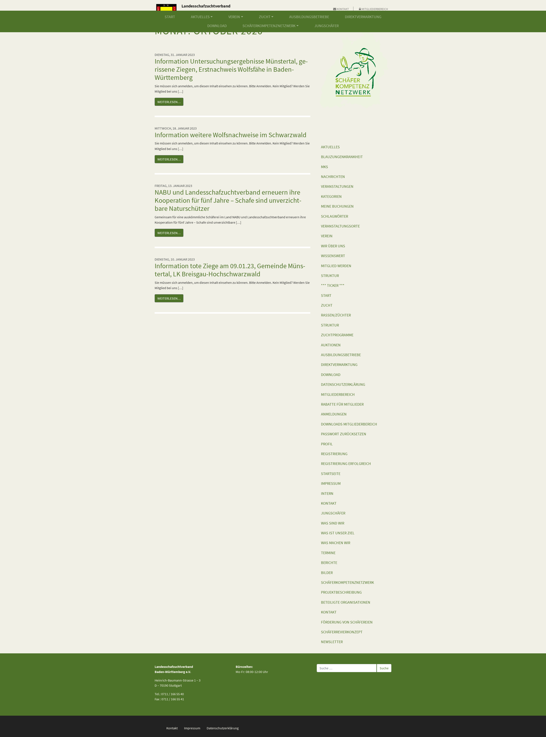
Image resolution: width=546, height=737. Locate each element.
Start (170, 17)
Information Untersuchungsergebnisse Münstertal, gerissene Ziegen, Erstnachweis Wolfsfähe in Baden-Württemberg (231, 69)
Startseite (330, 473)
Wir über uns (333, 246)
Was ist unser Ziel (337, 533)
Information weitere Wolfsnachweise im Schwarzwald (230, 135)
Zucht (264, 17)
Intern (327, 493)
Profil (327, 444)
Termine (328, 553)
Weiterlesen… (169, 102)
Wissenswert (333, 255)
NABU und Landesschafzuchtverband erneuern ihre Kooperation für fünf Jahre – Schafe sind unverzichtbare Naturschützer (228, 200)
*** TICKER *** (332, 285)
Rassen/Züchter (336, 315)
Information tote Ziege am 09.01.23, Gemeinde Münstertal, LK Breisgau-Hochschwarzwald (230, 270)
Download (217, 25)
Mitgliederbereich (374, 9)
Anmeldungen (334, 414)
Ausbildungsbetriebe (309, 17)
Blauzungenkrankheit (342, 156)
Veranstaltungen (337, 186)
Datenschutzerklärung (343, 384)
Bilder (327, 572)
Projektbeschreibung (341, 592)
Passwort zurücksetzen (343, 434)
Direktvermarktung (363, 17)
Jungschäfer (326, 25)
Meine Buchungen (337, 206)
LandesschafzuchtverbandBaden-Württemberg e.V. (206, 9)
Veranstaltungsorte (340, 226)
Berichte (329, 562)
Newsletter (332, 641)
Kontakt (342, 9)
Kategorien (331, 196)
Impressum (331, 483)
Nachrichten (333, 176)
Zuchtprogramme (337, 335)
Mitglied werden (336, 266)
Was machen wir (335, 542)
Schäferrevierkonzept (342, 632)
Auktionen (331, 345)
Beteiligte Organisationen (345, 602)
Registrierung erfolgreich (346, 463)
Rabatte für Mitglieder (342, 404)
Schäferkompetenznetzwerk (269, 25)
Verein (234, 17)
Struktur (330, 275)
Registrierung (334, 454)
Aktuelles (200, 17)
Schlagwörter (334, 216)
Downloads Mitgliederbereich (349, 424)
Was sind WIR (332, 523)
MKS (324, 167)
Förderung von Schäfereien (347, 622)
